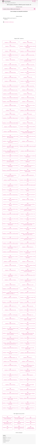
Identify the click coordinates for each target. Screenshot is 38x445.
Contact (4, 442)
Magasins (4, 436)
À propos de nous (6, 441)
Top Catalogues (7, 1)
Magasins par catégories (7, 437)
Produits (4, 438)
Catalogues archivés (6, 440)
